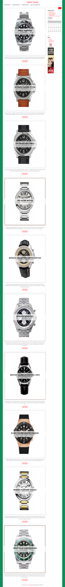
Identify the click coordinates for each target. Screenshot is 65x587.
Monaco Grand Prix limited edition (25, 258)
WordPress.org (51, 41)
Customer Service (7, 4)
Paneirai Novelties (25, 4)
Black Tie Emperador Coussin (25, 433)
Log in (50, 38)
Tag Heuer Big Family (24, 143)
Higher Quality (32, 2)
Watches (32, 32)
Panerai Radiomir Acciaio (24, 490)
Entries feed (51, 39)
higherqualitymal (25, 32)
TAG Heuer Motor (25, 200)
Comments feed (51, 40)
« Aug (49, 35)
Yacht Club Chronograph (35, 4)
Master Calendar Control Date (25, 375)
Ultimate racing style (16, 4)
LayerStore (31, 584)
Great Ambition (25, 30)
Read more (25, 61)
